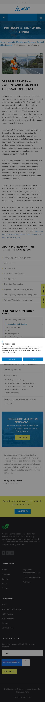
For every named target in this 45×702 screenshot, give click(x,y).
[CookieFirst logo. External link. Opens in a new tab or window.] (2, 342)
